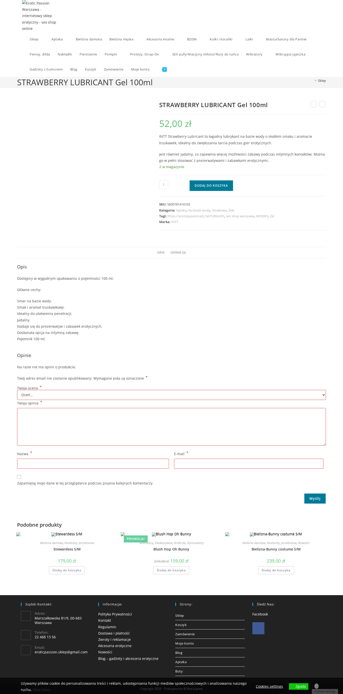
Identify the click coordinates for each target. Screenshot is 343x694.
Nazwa (24, 453)
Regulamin (107, 626)
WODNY (262, 216)
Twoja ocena (29, 388)
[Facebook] (258, 628)
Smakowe (219, 210)
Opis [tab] (160, 252)
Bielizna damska (51, 543)
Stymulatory (195, 543)
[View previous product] (313, 104)
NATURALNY (214, 216)
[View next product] (322, 104)
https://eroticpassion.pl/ (185, 216)
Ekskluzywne (163, 543)
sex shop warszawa (240, 216)
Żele (231, 210)
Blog (178, 652)
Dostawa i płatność (114, 633)
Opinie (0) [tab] (178, 252)
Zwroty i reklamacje (114, 639)
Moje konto (184, 643)
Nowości (304, 543)
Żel (272, 216)
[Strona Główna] (312, 80)
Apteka (181, 210)
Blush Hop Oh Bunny (171, 549)
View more (41, 689)
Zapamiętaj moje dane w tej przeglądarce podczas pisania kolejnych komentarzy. (85, 483)
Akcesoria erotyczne (115, 645)
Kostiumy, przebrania (79, 543)
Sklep (322, 80)
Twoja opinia (29, 402)
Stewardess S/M (67, 549)
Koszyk (181, 624)
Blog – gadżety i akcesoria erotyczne (128, 658)
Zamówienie (185, 634)
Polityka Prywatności (115, 614)
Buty (179, 671)
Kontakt (104, 620)
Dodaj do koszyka (211, 185)
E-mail (181, 453)
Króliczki (179, 543)
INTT (174, 222)
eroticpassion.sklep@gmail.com (61, 652)
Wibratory (146, 543)
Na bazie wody (199, 210)
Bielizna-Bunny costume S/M (276, 549)
